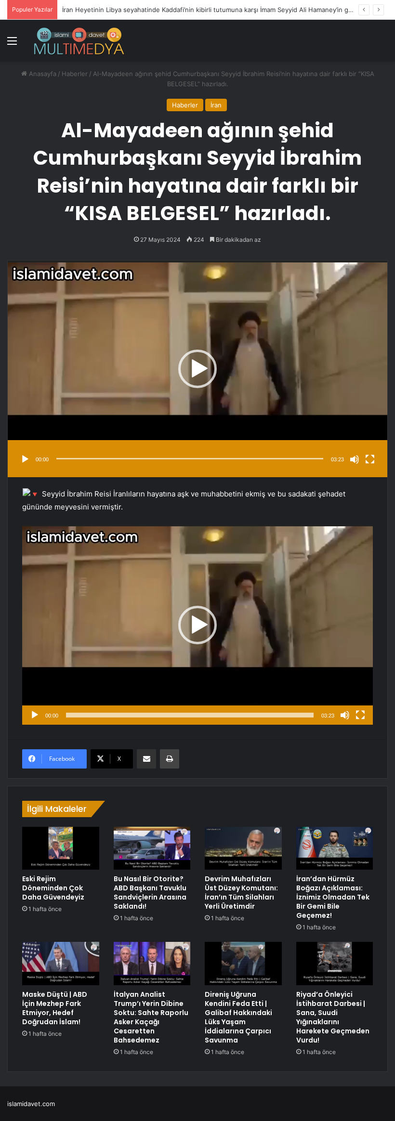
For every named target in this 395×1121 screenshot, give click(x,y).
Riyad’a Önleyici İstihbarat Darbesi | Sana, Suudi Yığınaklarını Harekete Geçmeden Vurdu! (332, 1017)
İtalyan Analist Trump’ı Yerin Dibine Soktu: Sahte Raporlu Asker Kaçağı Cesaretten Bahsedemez (151, 1017)
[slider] (189, 458)
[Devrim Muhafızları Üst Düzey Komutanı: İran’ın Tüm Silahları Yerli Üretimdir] (243, 848)
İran (216, 105)
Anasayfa (41, 74)
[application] (197, 369)
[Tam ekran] (370, 459)
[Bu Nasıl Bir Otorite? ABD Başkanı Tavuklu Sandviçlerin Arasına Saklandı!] (152, 848)
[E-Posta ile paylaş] (146, 759)
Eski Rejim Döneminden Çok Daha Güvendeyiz (53, 888)
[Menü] (12, 44)
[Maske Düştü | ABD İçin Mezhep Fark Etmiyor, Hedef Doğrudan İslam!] (60, 963)
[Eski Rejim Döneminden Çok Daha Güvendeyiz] (60, 848)
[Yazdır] (169, 759)
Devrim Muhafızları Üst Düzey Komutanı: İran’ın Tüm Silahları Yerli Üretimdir (241, 892)
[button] (197, 369)
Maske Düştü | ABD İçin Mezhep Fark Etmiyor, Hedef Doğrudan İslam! (54, 1008)
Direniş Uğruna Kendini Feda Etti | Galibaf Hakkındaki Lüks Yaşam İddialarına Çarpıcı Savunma (238, 1017)
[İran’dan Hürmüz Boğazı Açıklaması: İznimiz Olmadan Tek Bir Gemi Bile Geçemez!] (334, 848)
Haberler (75, 74)
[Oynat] (25, 459)
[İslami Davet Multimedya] (79, 40)
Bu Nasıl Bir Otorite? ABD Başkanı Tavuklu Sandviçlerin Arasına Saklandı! (150, 892)
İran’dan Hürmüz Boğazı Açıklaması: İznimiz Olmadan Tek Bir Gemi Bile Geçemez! (332, 897)
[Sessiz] (354, 459)
